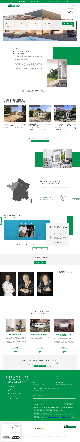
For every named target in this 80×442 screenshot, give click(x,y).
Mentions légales (49, 436)
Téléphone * (59, 382)
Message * (36, 394)
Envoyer (69, 404)
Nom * (34, 376)
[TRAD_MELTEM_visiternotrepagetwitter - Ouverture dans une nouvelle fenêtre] (1, 220)
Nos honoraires (38, 436)
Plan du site (44, 436)
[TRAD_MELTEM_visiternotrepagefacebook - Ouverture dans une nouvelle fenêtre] (1, 218)
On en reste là (15, 425)
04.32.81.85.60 (14, 389)
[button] (29, 138)
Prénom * (58, 376)
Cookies (64, 436)
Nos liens (54, 436)
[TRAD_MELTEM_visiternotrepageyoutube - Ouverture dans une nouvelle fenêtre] (1, 222)
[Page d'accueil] (14, 5)
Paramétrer (6, 437)
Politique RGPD (59, 436)
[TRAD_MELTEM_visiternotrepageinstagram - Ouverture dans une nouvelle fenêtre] (1, 224)
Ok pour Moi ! (16, 437)
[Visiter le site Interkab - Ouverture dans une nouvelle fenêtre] (40, 428)
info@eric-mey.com (15, 393)
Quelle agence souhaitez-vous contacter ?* (48, 388)
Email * (35, 382)
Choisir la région (46, 197)
